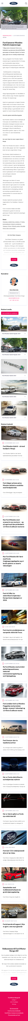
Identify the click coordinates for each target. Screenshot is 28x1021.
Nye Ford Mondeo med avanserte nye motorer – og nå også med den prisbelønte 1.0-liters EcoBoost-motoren (13, 523)
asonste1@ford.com (14, 298)
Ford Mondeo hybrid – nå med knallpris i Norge (14, 447)
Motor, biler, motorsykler (9, 228)
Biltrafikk (22, 226)
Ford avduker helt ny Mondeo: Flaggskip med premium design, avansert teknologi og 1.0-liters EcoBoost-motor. (14, 707)
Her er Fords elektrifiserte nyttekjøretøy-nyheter (12, 778)
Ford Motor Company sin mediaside (14, 1013)
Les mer (14, 259)
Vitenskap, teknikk (7, 222)
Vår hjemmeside (14, 1008)
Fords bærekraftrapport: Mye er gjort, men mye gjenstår (14, 925)
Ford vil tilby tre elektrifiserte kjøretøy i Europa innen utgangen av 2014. (12, 596)
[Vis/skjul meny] (2, 3)
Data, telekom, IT (16, 222)
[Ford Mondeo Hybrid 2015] (14, 366)
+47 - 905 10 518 (14, 300)
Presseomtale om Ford (14, 1015)
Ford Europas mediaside (14, 1010)
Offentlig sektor (16, 226)
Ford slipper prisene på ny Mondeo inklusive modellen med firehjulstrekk (13, 485)
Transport (5, 226)
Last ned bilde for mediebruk (9, 313)
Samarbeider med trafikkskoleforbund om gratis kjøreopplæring (12, 889)
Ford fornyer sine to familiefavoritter (10, 741)
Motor (9, 226)
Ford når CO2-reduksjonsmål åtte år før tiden (13, 852)
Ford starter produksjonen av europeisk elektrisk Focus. (14, 631)
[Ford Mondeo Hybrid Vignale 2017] (14, 324)
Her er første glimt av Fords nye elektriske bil (13, 815)
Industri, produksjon (16, 224)
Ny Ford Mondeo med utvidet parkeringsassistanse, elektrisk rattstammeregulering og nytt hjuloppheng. (14, 671)
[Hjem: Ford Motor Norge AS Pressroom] (13, 3)
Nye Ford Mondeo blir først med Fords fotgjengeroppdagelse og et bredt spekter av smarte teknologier (13, 561)
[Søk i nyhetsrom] (26, 3)
